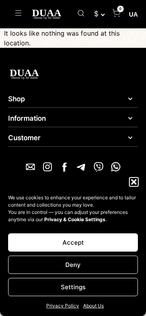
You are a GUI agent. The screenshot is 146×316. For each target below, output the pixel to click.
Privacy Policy (62, 306)
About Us (93, 306)
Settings (73, 287)
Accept (73, 242)
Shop (16, 99)
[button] (134, 182)
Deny (73, 265)
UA (133, 14)
